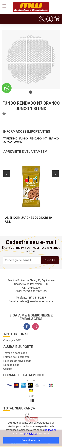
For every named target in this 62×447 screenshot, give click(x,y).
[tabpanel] (31, 59)
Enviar (50, 260)
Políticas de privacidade (17, 360)
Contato (7, 368)
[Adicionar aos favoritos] (4, 113)
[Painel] (50, 19)
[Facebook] (26, 326)
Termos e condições (15, 353)
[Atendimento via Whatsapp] (7, 88)
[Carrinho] (57, 19)
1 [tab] (30, 92)
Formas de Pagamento (16, 356)
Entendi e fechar (31, 440)
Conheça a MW (12, 340)
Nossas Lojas (11, 364)
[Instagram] (35, 326)
